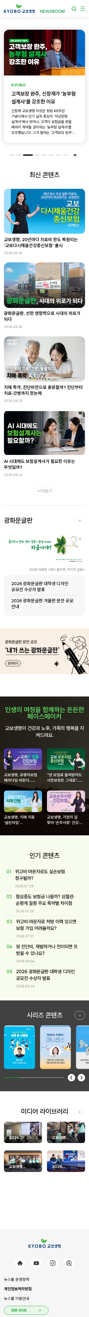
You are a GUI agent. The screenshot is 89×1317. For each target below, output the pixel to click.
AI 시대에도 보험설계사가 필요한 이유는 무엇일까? (39, 464)
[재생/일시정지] (75, 155)
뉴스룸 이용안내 (16, 1298)
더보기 (46, 491)
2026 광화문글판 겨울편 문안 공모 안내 (42, 603)
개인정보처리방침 (18, 1289)
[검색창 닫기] (74, 8)
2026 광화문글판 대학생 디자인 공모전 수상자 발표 (39, 586)
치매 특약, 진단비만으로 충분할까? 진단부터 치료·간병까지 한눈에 (43, 390)
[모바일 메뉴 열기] (82, 9)
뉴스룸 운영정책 (16, 1279)
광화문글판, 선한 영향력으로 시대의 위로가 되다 (42, 316)
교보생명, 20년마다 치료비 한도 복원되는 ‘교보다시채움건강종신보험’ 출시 (41, 242)
